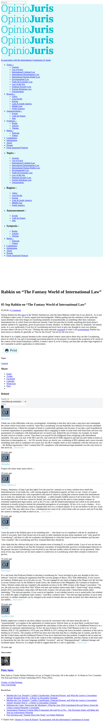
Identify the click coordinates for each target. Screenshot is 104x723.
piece (23, 315)
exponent (61, 329)
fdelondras (5, 418)
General (4, 363)
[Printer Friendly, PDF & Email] (11, 353)
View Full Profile (8, 685)
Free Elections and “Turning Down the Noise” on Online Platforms (35, 715)
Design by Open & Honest (26, 719)
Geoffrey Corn (7, 616)
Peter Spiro (7, 670)
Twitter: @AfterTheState (11, 682)
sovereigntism (83, 329)
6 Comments (15, 310)
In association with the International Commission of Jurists (26, 60)
